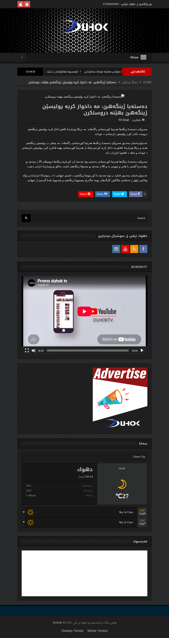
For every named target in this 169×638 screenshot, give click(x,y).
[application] (84, 315)
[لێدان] (142, 350)
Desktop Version (72, 630)
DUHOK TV (59, 622)
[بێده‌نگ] (34, 350)
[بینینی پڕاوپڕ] (27, 350)
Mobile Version (97, 630)
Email (126, 120)
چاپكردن (136, 120)
